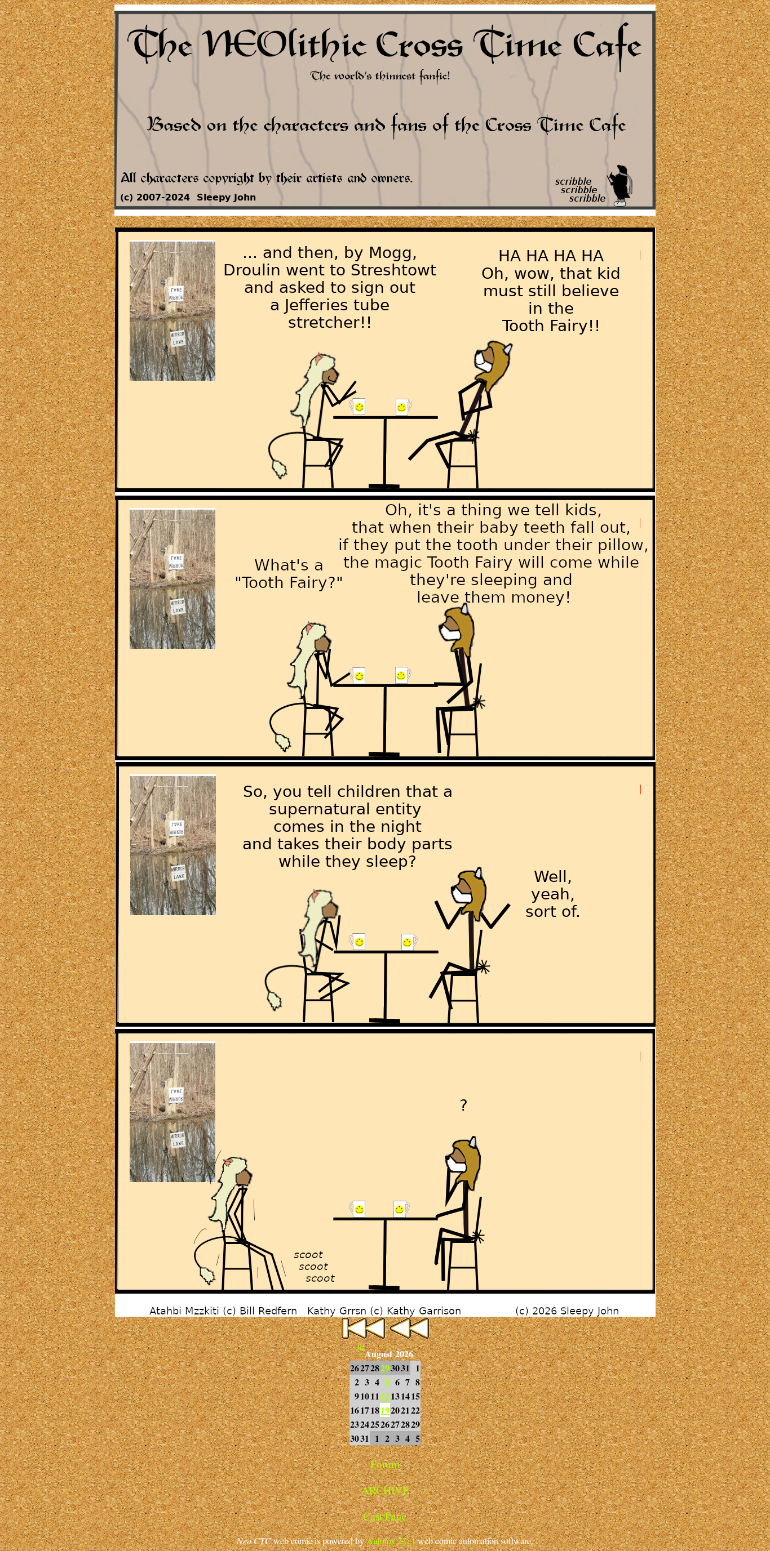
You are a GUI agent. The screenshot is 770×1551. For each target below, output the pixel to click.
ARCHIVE (385, 1490)
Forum (385, 1464)
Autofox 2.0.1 (390, 1540)
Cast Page (385, 1516)
